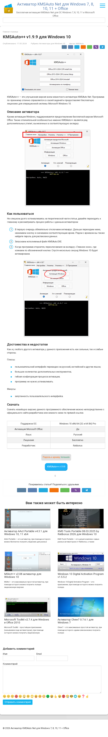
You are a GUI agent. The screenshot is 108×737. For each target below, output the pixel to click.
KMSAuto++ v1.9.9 (56, 466)
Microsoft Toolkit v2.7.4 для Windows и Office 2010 (26, 621)
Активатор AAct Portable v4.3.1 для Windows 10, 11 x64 (25, 533)
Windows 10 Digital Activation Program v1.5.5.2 (81, 575)
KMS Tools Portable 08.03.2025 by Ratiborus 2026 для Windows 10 (78, 533)
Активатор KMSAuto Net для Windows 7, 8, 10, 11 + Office (55, 6)
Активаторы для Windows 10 (52, 43)
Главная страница (10, 32)
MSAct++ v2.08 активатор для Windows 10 (22, 575)
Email (39, 654)
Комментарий (10, 664)
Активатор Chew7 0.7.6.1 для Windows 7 (75, 621)
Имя (5, 654)
